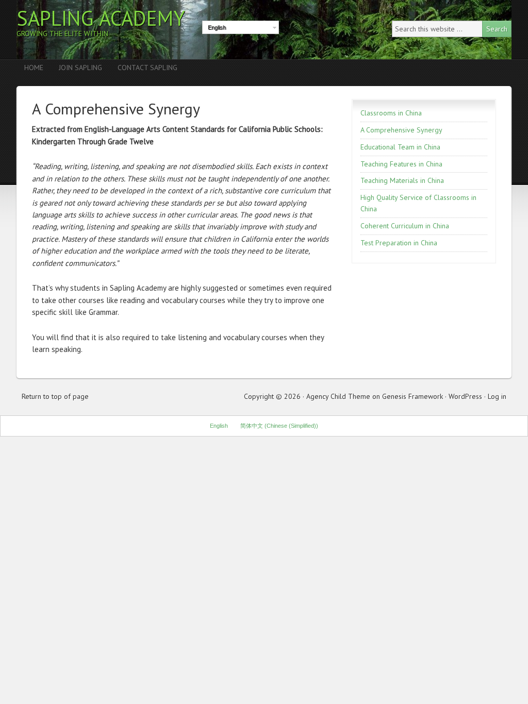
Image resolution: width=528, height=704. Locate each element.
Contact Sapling (147, 67)
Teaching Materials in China (402, 180)
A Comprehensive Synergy (401, 130)
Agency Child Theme (338, 396)
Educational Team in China (400, 147)
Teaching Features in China (401, 164)
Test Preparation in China (398, 242)
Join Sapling (80, 67)
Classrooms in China (391, 113)
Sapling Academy (100, 18)
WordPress (465, 396)
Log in (497, 396)
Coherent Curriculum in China (404, 225)
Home (33, 67)
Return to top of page (55, 396)
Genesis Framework (412, 396)
